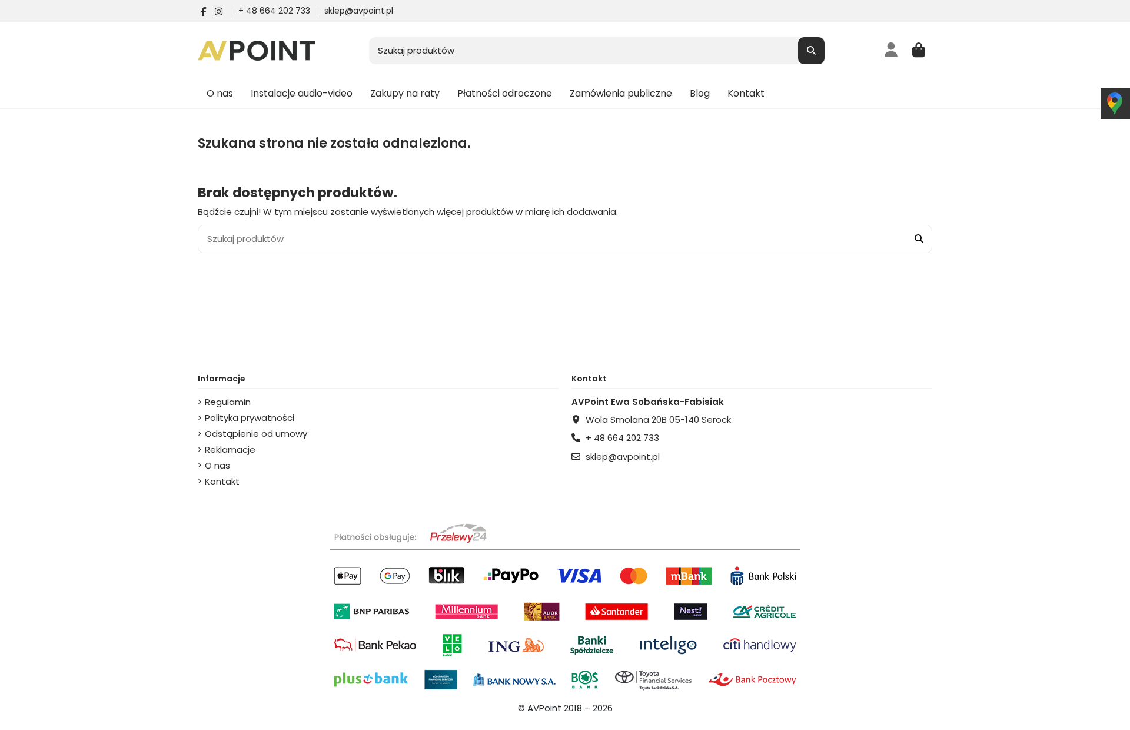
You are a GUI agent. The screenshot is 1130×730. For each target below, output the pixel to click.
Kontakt (222, 481)
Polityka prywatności (249, 418)
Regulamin (228, 402)
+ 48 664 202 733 (275, 10)
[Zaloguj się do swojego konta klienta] (891, 50)
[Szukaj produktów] (811, 51)
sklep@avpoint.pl (358, 10)
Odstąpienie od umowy (256, 433)
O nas (217, 465)
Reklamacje (230, 449)
